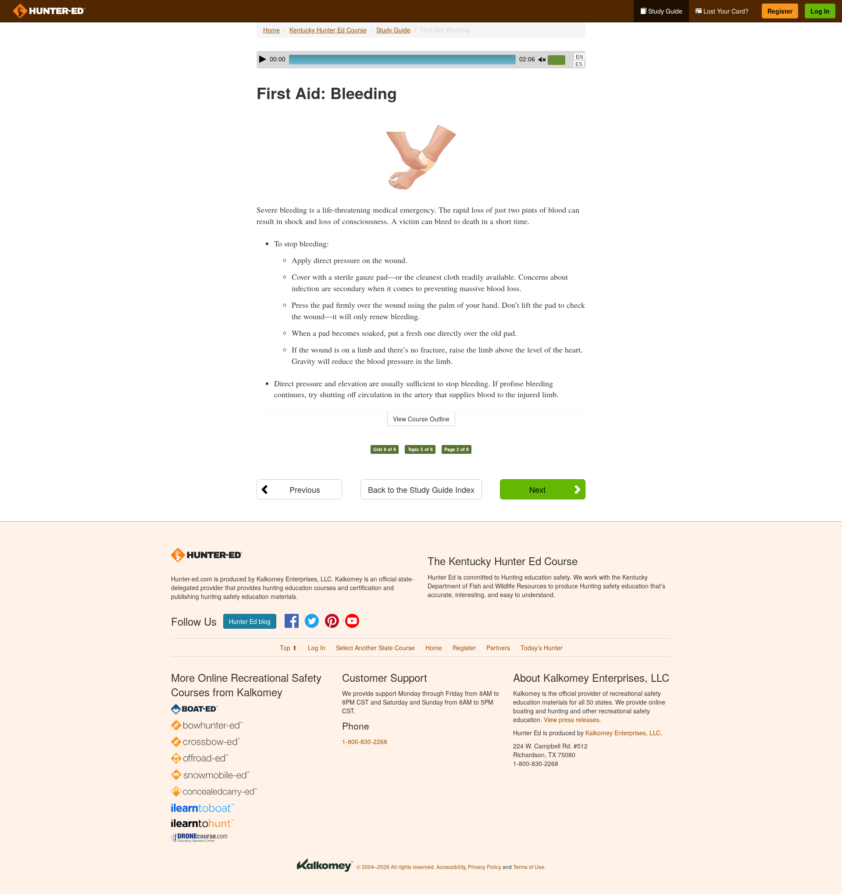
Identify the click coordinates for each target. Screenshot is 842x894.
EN (579, 57)
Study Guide (664, 11)
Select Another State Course (375, 647)
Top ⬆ (288, 647)
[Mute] (542, 59)
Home (271, 29)
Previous (304, 489)
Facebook (292, 621)
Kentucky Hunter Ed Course (328, 29)
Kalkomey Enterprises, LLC (622, 732)
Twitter (312, 621)
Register (779, 11)
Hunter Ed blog (250, 621)
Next (537, 489)
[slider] (560, 60)
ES (578, 64)
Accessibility (450, 866)
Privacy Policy (484, 866)
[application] (421, 59)
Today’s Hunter (542, 647)
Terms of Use (528, 866)
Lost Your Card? (725, 11)
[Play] (262, 59)
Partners (498, 647)
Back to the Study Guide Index (421, 489)
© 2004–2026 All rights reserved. (396, 866)
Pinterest (332, 621)
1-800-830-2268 (364, 741)
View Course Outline (421, 418)
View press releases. (572, 719)
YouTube (352, 621)
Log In (820, 11)
